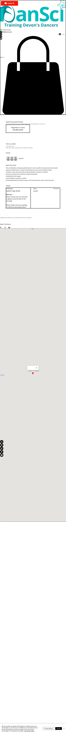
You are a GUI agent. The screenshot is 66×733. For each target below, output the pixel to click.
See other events (18, 129)
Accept (58, 728)
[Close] (64, 728)
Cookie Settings (48, 728)
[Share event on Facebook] (1, 227)
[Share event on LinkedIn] (9, 227)
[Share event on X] (5, 227)
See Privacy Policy (29, 731)
